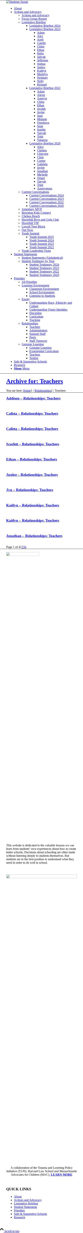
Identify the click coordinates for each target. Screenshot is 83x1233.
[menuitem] (45, 8)
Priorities (19, 1210)
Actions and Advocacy (28, 1200)
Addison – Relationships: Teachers (33, 398)
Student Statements (25, 1207)
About (18, 1196)
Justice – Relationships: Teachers (32, 475)
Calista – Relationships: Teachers (32, 413)
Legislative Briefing (26, 1203)
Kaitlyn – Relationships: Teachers (32, 505)
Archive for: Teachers (34, 381)
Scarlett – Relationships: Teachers (32, 444)
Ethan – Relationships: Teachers (31, 459)
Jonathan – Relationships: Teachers (34, 536)
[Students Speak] (17, 1)
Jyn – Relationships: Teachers (29, 490)
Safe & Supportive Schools (30, 1213)
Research (19, 1217)
